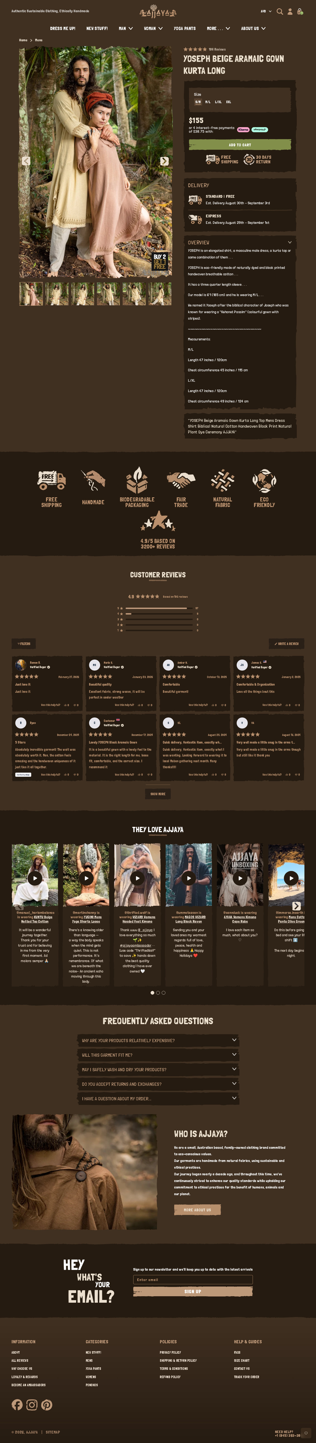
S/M (198, 102)
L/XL (218, 102)
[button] (280, 11)
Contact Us (242, 1369)
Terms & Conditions (174, 1369)
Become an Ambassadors (29, 1385)
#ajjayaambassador (135, 945)
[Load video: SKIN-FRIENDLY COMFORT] (291, 878)
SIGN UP (193, 1291)
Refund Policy (170, 1377)
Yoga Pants (93, 1369)
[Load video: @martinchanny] (86, 878)
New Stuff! (93, 1352)
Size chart (242, 1360)
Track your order (247, 1377)
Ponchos (92, 1385)
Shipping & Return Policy (178, 1360)
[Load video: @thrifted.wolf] (137, 878)
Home (23, 40)
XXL (228, 102)
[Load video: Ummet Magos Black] (188, 878)
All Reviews (20, 1360)
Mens (38, 40)
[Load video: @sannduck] (240, 878)
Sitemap (53, 1432)
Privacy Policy (170, 1352)
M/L (208, 102)
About (16, 1352)
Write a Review (288, 645)
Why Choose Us (22, 1369)
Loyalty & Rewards (25, 1377)
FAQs (237, 1352)
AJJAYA (32, 1432)
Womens (91, 1377)
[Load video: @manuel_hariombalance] (35, 878)
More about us (197, 1209)
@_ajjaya (145, 930)
